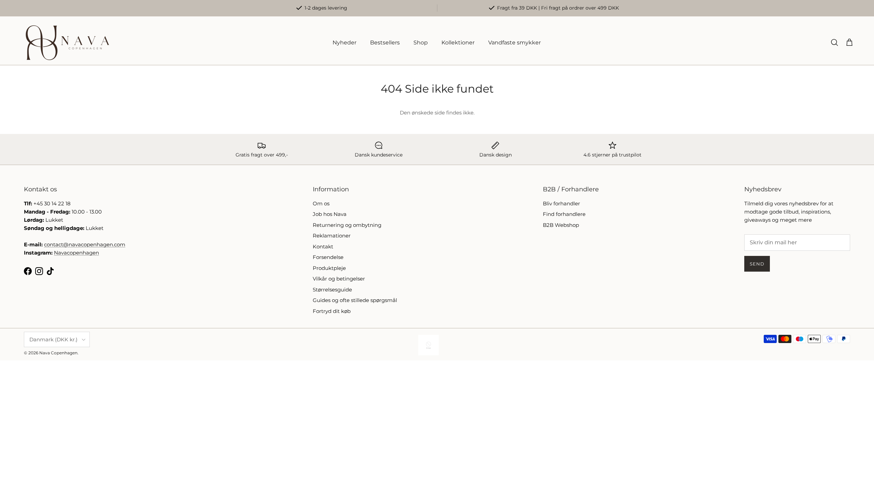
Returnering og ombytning (347, 225)
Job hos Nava (330, 214)
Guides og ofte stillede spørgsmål (355, 300)
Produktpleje (329, 268)
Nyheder (344, 42)
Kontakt (323, 246)
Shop (420, 42)
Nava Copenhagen (58, 352)
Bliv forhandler (561, 203)
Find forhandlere (564, 214)
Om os (321, 203)
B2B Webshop (561, 225)
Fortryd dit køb (332, 311)
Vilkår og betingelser (339, 278)
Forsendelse (328, 257)
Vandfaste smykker (514, 42)
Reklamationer (332, 235)
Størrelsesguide (332, 289)
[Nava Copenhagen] (67, 43)
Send (757, 263)
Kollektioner (458, 42)
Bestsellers (385, 42)
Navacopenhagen (76, 252)
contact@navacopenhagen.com (84, 244)
